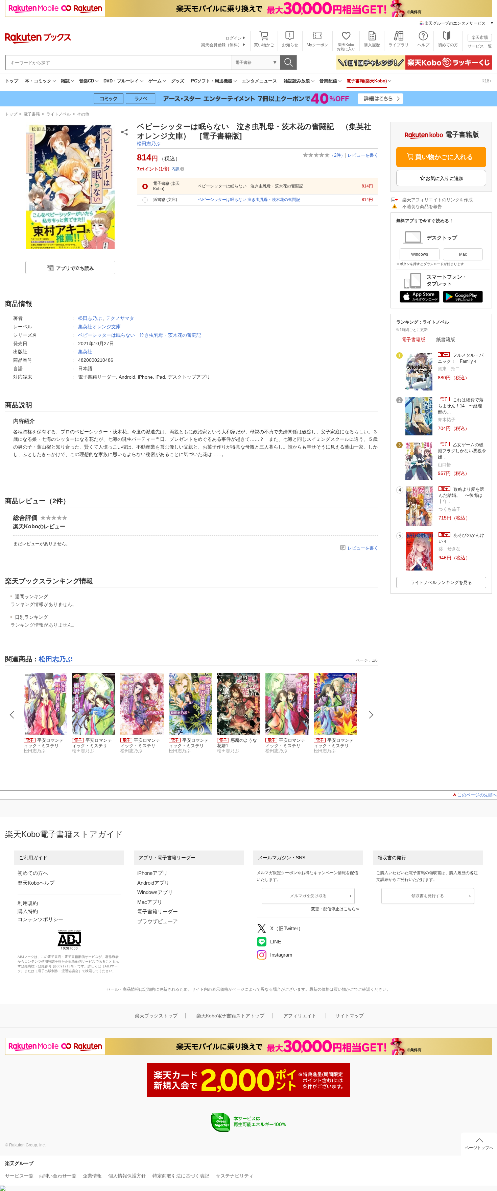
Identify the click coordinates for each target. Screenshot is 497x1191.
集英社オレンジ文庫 (99, 326)
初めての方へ (33, 873)
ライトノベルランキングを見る (441, 582)
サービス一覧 (480, 46)
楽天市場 (480, 37)
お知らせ (290, 45)
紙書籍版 (445, 339)
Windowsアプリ (155, 892)
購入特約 (28, 911)
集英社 (85, 351)
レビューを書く (363, 155)
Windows (419, 254)
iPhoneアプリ (152, 873)
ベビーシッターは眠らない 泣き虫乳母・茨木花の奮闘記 (139, 335)
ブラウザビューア (157, 921)
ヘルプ (423, 45)
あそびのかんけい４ (461, 538)
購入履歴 (372, 45)
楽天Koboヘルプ (36, 883)
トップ (11, 80)
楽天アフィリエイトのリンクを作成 (437, 199)
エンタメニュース (259, 80)
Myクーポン (317, 45)
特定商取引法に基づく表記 (180, 1176)
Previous (12, 714)
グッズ (177, 80)
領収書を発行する (427, 895)
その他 (83, 114)
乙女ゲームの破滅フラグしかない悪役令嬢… (462, 451)
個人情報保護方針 (127, 1176)
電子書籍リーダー (157, 911)
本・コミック (38, 80)
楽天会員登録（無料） (221, 45)
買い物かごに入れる (444, 156)
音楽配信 (328, 80)
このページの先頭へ (477, 794)
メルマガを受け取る (308, 895)
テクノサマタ (120, 318)
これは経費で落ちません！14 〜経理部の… (460, 406)
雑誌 (65, 80)
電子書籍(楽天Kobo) (367, 80)
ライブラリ (398, 45)
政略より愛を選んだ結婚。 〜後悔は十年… (461, 495)
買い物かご (264, 45)
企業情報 (92, 1176)
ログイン (234, 38)
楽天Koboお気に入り (346, 47)
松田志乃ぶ (149, 143)
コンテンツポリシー (40, 919)
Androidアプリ (153, 883)
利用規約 (28, 903)
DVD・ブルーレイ (121, 80)
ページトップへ (479, 1147)
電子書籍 (32, 114)
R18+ (486, 80)
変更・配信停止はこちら (333, 909)
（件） (337, 155)
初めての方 (448, 45)
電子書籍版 (413, 339)
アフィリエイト (299, 1015)
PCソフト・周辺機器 (211, 80)
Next (371, 714)
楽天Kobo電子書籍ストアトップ (230, 1015)
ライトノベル (58, 114)
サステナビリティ (235, 1176)
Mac (463, 254)
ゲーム (155, 80)
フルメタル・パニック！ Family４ (460, 358)
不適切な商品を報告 (422, 206)
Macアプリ (149, 902)
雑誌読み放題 (297, 80)
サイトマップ (349, 1015)
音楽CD (86, 80)
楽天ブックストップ (156, 1015)
